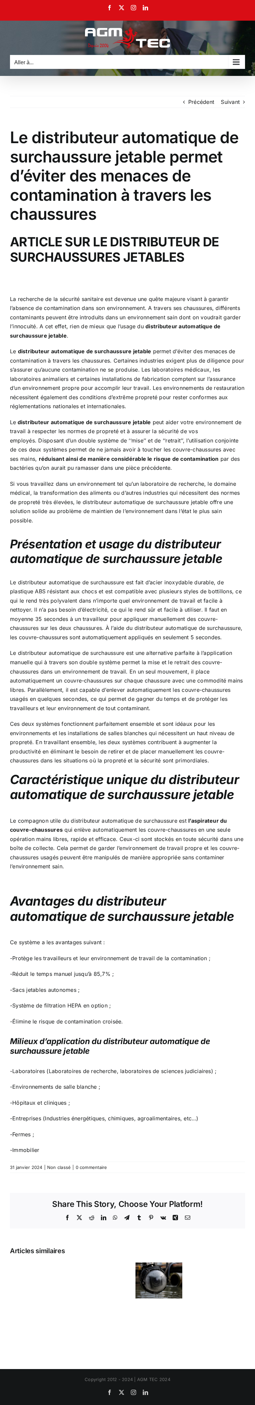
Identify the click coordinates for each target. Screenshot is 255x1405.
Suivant (230, 102)
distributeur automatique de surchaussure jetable (84, 422)
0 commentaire (91, 1167)
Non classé (59, 1167)
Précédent (201, 102)
